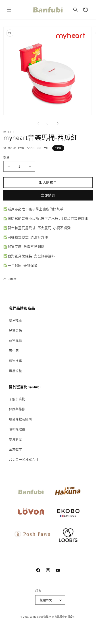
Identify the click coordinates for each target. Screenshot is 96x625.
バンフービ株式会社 (23, 460)
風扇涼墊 (15, 371)
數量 (6, 157)
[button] (9, 10)
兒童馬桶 (15, 330)
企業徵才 (15, 449)
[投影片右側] (58, 123)
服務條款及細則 (20, 419)
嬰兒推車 (15, 320)
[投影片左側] (38, 123)
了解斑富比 (17, 399)
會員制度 (15, 439)
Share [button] (12, 279)
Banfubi (34, 616)
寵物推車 (15, 361)
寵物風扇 (15, 340)
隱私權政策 (17, 429)
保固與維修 (17, 409)
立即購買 (48, 195)
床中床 (14, 350)
